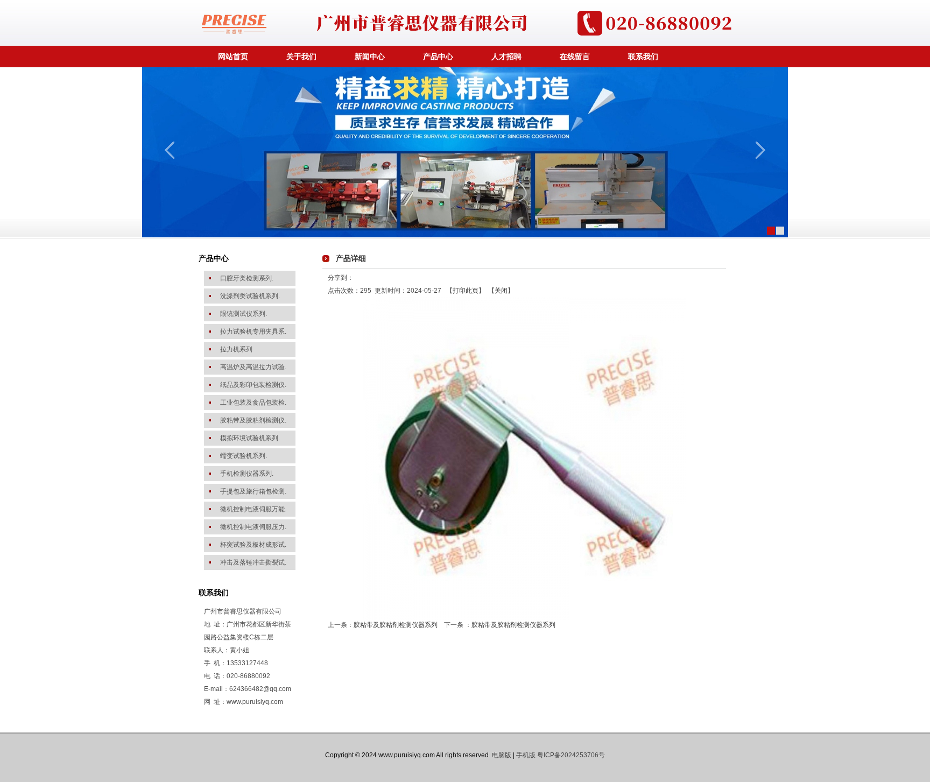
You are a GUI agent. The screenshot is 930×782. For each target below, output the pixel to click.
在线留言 (575, 56)
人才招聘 (506, 56)
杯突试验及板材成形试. (253, 544)
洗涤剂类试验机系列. (250, 296)
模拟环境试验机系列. (250, 438)
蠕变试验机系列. (243, 456)
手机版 (526, 755)
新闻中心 (370, 56)
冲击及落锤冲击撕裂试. (253, 562)
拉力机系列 (236, 349)
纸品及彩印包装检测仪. (253, 385)
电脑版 (501, 755)
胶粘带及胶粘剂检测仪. (253, 420)
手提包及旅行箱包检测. (253, 491)
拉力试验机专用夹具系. (253, 331)
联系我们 (643, 56)
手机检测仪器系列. (246, 473)
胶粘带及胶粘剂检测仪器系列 (396, 625)
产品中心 (438, 56)
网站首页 (233, 56)
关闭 (501, 290)
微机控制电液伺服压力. (253, 527)
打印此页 (465, 290)
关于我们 (301, 56)
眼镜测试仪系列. (243, 314)
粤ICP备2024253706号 (571, 755)
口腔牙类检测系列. (246, 278)
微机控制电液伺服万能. (253, 509)
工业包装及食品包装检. (253, 402)
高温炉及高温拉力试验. (253, 367)
